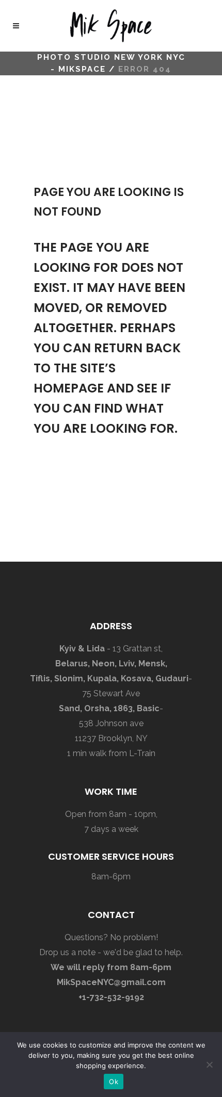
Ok (113, 1081)
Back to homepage (85, 487)
